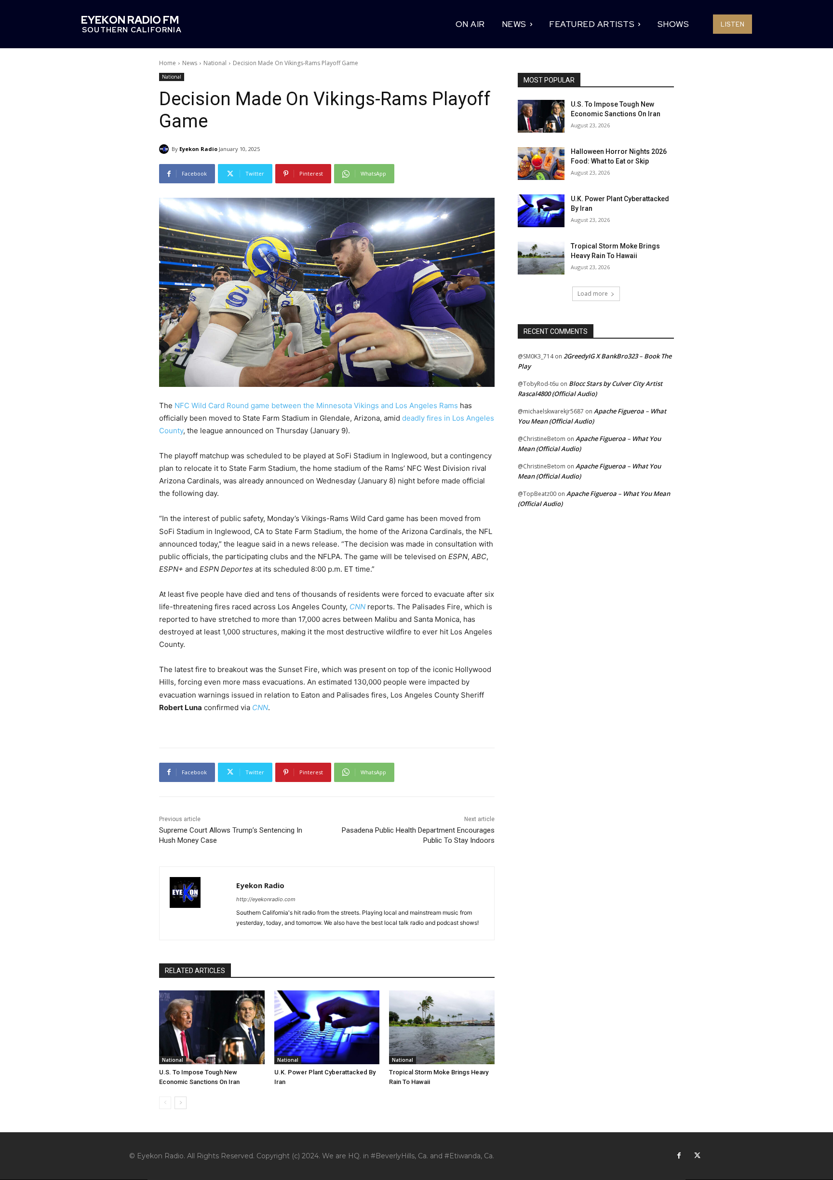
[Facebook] (678, 1156)
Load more (593, 293)
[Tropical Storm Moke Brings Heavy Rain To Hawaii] (442, 1027)
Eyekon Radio (198, 148)
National (215, 63)
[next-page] (181, 1103)
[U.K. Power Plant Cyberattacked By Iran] (327, 1027)
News (189, 63)
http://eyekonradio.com (266, 899)
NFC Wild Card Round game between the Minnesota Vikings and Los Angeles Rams (316, 405)
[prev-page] (165, 1103)
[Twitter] (697, 1156)
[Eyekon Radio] (165, 149)
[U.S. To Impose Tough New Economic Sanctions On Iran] (212, 1027)
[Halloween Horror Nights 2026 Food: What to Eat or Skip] (541, 163)
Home (167, 63)
